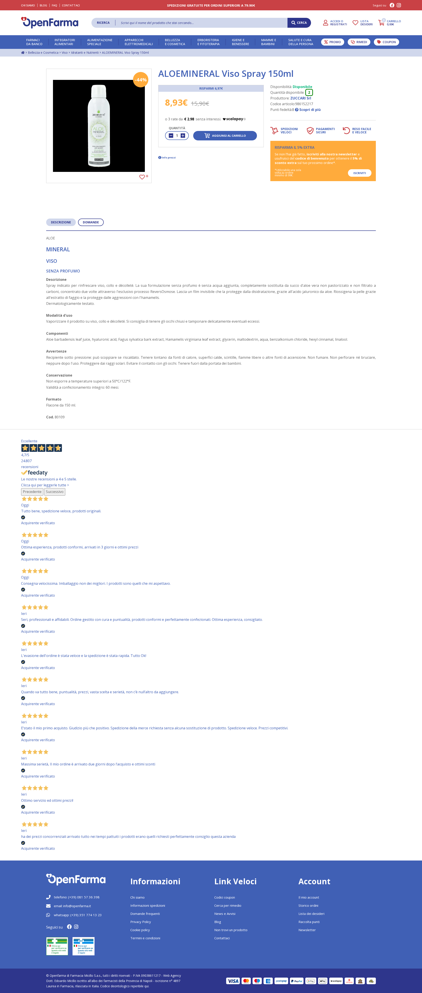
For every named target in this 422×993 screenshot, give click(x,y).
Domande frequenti (145, 913)
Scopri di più (309, 109)
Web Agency (172, 975)
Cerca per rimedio (227, 905)
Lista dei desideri (311, 913)
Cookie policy (140, 930)
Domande (91, 222)
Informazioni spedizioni (147, 905)
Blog (43, 5)
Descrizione (61, 222)
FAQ (54, 5)
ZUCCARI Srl (300, 98)
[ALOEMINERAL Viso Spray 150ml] (99, 126)
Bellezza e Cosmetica (43, 52)
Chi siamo (137, 897)
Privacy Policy (140, 921)
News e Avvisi (224, 913)
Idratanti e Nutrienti (85, 52)
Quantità (177, 128)
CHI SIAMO (28, 5)
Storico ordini (308, 905)
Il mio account (308, 897)
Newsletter (307, 930)
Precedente (32, 491)
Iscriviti (359, 173)
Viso (65, 52)
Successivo (55, 491)
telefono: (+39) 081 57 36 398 (77, 897)
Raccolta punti (309, 921)
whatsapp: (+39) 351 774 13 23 (78, 915)
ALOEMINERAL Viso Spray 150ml (125, 52)
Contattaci (71, 5)
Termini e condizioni (145, 938)
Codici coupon (224, 897)
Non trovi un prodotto (230, 930)
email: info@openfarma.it (72, 906)
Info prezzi (169, 157)
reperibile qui (140, 986)
